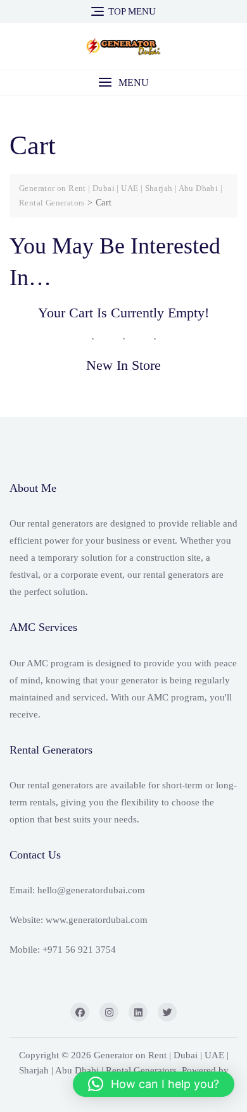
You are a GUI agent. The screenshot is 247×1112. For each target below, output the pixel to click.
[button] (123, 82)
